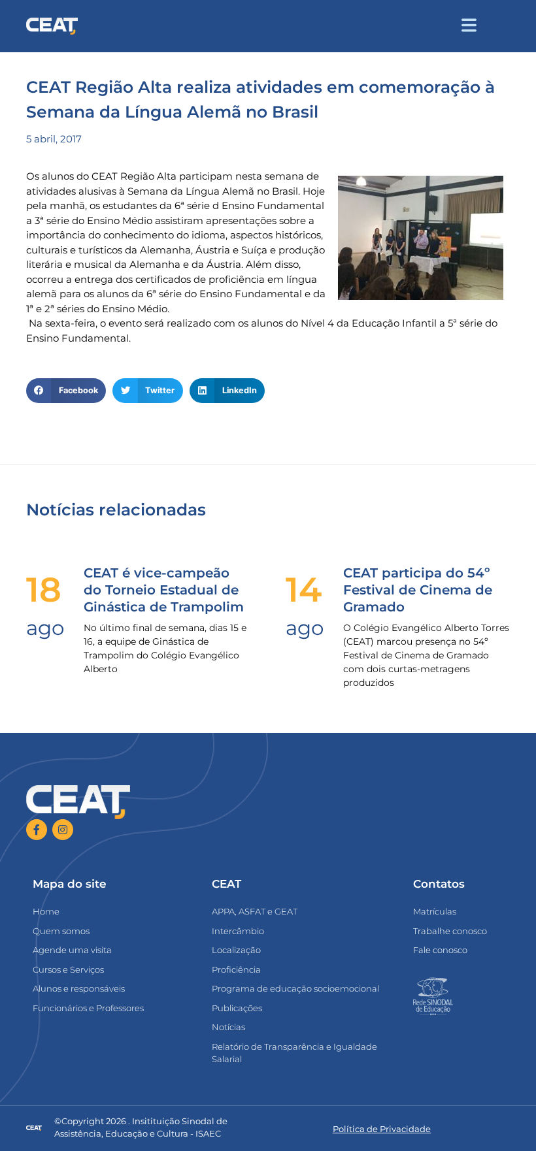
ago (45, 627)
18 (43, 589)
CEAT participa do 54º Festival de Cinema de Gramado (417, 590)
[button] (497, 26)
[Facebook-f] (36, 829)
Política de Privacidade (382, 1129)
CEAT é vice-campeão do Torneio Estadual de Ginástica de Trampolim (164, 590)
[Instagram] (62, 829)
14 (304, 589)
